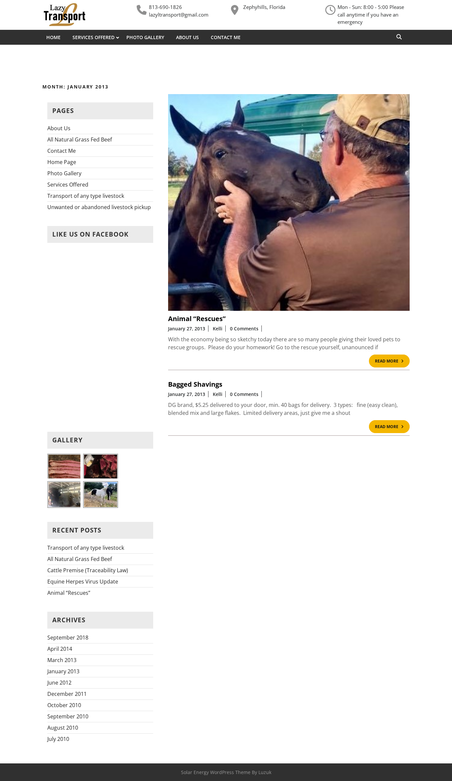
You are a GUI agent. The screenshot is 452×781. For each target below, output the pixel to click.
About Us (187, 37)
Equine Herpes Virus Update (82, 581)
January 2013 (63, 671)
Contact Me (226, 37)
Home (53, 37)
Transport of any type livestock (85, 195)
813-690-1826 (165, 7)
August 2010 (62, 727)
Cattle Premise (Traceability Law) (87, 570)
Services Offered (93, 37)
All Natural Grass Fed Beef (79, 139)
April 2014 (59, 648)
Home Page (61, 162)
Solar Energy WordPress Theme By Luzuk (226, 772)
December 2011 (67, 693)
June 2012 (59, 682)
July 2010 (58, 739)
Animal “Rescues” (68, 592)
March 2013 (61, 660)
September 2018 (67, 637)
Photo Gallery (145, 37)
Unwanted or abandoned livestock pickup (99, 207)
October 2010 (64, 705)
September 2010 (67, 716)
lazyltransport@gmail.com (178, 14)
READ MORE (392, 361)
